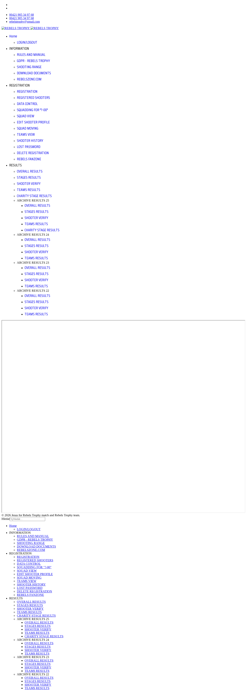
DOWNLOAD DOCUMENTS (34, 73)
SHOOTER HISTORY (30, 140)
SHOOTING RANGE (29, 67)
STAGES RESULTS (29, 177)
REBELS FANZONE (29, 159)
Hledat (6, 518)
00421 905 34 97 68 (21, 14)
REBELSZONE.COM (29, 79)
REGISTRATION (27, 91)
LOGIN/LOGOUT (27, 42)
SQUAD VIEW (25, 116)
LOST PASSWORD (28, 147)
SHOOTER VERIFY (29, 183)
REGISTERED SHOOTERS (33, 97)
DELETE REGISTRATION (33, 153)
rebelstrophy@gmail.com (24, 21)
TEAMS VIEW (26, 134)
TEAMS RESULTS (28, 190)
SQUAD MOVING (27, 128)
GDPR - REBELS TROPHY (33, 61)
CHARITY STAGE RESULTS (34, 196)
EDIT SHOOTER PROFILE (33, 122)
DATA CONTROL (27, 104)
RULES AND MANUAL (31, 54)
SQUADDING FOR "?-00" (32, 110)
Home (13, 36)
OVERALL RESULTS (29, 171)
